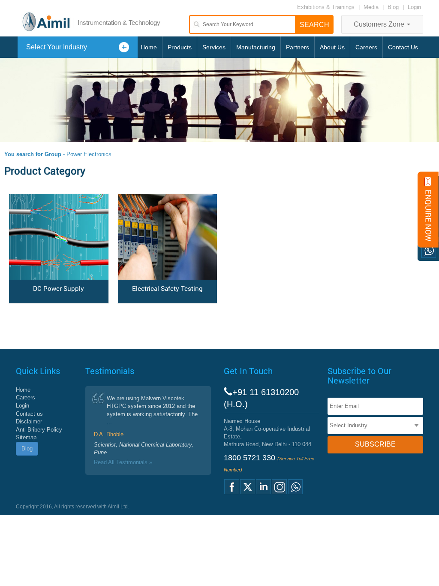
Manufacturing (255, 47)
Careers (366, 47)
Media (372, 7)
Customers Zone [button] (380, 24)
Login (414, 7)
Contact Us (403, 47)
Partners (297, 47)
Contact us (29, 414)
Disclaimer (29, 421)
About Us (332, 47)
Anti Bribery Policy (39, 429)
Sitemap (26, 437)
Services (214, 47)
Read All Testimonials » (123, 462)
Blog (393, 7)
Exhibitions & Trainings (326, 7)
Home (149, 47)
